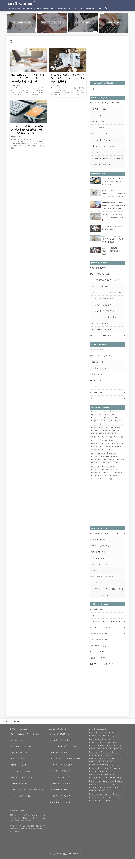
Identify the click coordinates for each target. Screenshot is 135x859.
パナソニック (97, 414)
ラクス (119, 472)
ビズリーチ (116, 411)
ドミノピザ (105, 446)
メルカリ (119, 437)
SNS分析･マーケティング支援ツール (108, 158)
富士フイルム (112, 414)
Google (108, 430)
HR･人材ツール (91, 8)
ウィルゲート (97, 459)
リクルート (96, 430)
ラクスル (116, 469)
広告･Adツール (61, 8)
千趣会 (95, 421)
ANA (103, 434)
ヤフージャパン (111, 417)
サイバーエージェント (100, 411)
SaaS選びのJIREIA (20, 3)
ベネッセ (106, 450)
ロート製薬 (104, 475)
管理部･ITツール (48, 8)
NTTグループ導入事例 (100, 286)
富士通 (121, 459)
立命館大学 (116, 475)
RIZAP (107, 443)
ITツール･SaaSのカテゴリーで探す (105, 103)
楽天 (118, 421)
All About (112, 453)
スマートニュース (98, 453)
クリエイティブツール (76, 8)
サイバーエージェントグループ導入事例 (106, 292)
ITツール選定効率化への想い (100, 274)
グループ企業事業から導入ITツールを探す (105, 280)
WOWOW (96, 443)
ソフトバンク (108, 421)
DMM (103, 424)
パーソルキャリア (116, 424)
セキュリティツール (102, 140)
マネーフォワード (107, 427)
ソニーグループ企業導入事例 (102, 298)
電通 (94, 427)
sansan (106, 456)
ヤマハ (95, 479)
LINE (94, 434)
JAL (117, 430)
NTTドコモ (96, 417)
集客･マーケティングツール (32, 8)
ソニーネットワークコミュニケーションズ (105, 463)
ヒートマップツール (102, 165)
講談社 (120, 427)
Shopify (95, 456)
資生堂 (106, 469)
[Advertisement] (107, 60)
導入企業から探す (14, 8)
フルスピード (107, 479)
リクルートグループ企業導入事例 (104, 317)
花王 (104, 440)
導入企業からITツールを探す (100, 335)
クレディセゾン (108, 466)
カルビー (95, 466)
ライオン (95, 450)
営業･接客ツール (99, 121)
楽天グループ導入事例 (100, 323)
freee (94, 446)
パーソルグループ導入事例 (101, 305)
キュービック (118, 443)
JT (94, 475)
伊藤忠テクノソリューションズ (102, 472)
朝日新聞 (95, 437)
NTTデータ (110, 459)
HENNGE (117, 446)
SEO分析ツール (100, 152)
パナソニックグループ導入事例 (103, 311)
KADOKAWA (117, 456)
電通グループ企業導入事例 (101, 329)
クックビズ (107, 437)
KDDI (94, 424)
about (101, 8)
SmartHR (113, 434)
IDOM (113, 440)
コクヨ (95, 440)
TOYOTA (95, 469)
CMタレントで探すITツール (100, 268)
